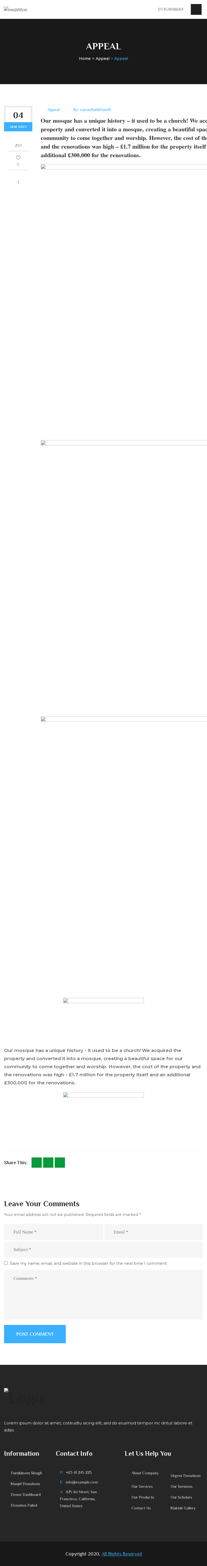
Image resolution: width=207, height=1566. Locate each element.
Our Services (142, 1486)
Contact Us (141, 1508)
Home (85, 58)
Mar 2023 (18, 127)
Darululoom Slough (26, 1473)
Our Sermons (182, 1486)
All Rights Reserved (122, 1554)
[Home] (15, 9)
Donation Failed (24, 1505)
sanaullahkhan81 (95, 109)
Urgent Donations (186, 1476)
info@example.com (82, 1482)
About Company (145, 1473)
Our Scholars (181, 1497)
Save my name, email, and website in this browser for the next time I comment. (89, 1263)
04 (18, 115)
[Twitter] (48, 1162)
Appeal (102, 58)
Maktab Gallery (183, 1508)
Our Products (143, 1497)
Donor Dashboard (26, 1494)
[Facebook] (37, 1162)
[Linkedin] (60, 1162)
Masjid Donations (25, 1484)
